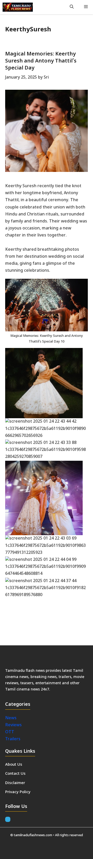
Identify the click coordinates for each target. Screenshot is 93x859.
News (11, 718)
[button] (72, 7)
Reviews (13, 725)
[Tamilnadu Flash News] (18, 7)
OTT (9, 732)
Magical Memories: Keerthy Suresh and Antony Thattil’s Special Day (40, 61)
